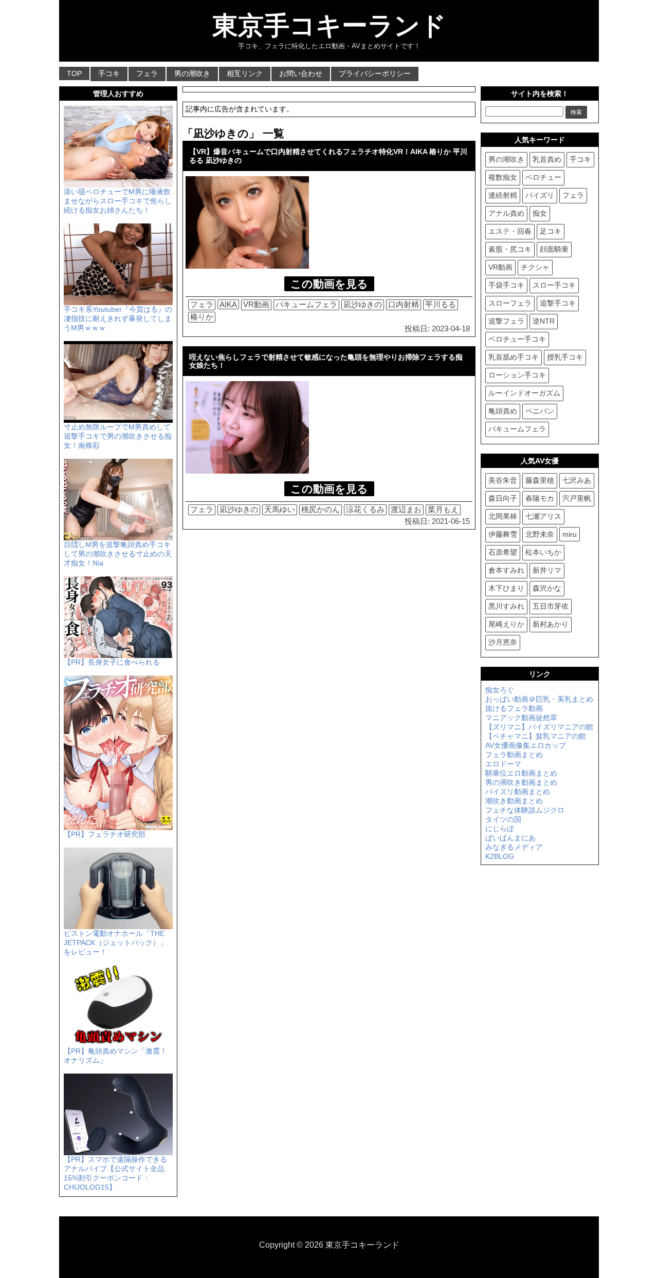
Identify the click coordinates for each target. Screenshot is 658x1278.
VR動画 (256, 304)
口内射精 (403, 304)
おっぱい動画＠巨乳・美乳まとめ (539, 699)
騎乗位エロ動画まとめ (521, 773)
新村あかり (551, 624)
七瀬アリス (543, 516)
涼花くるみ (365, 509)
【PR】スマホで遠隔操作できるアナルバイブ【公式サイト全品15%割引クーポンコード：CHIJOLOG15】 (115, 1173)
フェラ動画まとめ (514, 754)
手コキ (109, 73)
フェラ (147, 73)
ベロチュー (543, 177)
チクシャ (535, 267)
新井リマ (547, 570)
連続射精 (502, 195)
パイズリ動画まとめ (517, 791)
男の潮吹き (192, 73)
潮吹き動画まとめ (514, 801)
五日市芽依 (551, 606)
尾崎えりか (506, 624)
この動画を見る (329, 284)
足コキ (550, 231)
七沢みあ (576, 480)
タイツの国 (503, 819)
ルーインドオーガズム (524, 393)
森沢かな (547, 588)
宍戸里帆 (576, 498)
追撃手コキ (558, 303)
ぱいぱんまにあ (510, 838)
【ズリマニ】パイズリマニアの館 (539, 727)
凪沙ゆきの (362, 304)
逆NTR (544, 321)
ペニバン (539, 411)
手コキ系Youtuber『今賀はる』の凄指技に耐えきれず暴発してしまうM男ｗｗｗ (118, 318)
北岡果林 (502, 516)
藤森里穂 (539, 480)
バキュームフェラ (306, 304)
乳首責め (547, 159)
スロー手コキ (554, 285)
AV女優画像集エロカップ (525, 745)
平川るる (440, 304)
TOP (74, 73)
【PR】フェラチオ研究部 (104, 834)
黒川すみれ (506, 606)
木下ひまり (506, 588)
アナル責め (506, 213)
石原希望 (502, 552)
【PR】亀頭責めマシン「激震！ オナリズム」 (115, 1055)
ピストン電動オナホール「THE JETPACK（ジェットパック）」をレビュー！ (115, 942)
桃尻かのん (320, 509)
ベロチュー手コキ (517, 339)
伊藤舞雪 (502, 534)
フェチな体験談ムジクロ (524, 810)
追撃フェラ (506, 321)
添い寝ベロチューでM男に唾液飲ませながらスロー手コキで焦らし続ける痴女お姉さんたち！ (118, 200)
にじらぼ (499, 828)
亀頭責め (502, 411)
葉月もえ (443, 509)
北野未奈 (539, 534)
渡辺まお (406, 509)
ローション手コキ (517, 375)
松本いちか (543, 552)
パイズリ (539, 195)
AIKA (228, 304)
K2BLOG (499, 856)
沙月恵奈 (502, 642)
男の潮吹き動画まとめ (521, 782)
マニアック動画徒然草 (521, 717)
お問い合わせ (300, 73)
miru (569, 534)
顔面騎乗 (554, 249)
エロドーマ (503, 764)
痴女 (540, 213)
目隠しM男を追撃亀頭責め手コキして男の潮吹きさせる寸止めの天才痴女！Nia (118, 553)
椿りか (201, 316)
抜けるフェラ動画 (514, 708)
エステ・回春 (510, 231)
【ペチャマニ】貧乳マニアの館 (535, 736)
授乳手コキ (565, 357)
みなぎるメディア (514, 847)
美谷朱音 (502, 480)
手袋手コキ (506, 285)
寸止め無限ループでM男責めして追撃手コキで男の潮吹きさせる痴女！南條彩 (118, 436)
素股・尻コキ (510, 249)
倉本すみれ (506, 570)
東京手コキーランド (329, 25)
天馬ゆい (279, 509)
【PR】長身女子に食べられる (112, 662)
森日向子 (502, 498)
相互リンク (245, 73)
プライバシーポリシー (375, 73)
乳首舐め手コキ (513, 357)
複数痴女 (502, 177)
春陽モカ (539, 498)
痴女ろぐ (499, 690)
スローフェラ (510, 303)
